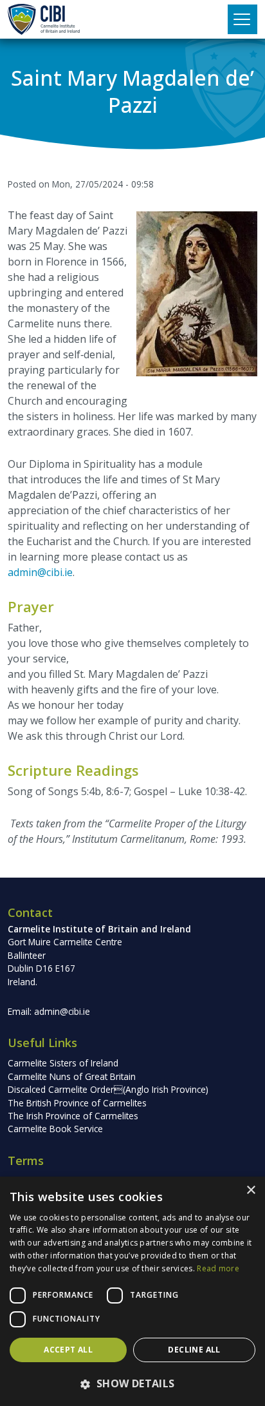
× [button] (250, 1190)
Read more (218, 1268)
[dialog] (132, 1291)
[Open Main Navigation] (242, 19)
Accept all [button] (68, 1349)
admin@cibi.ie (40, 572)
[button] (132, 1383)
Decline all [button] (194, 1349)
